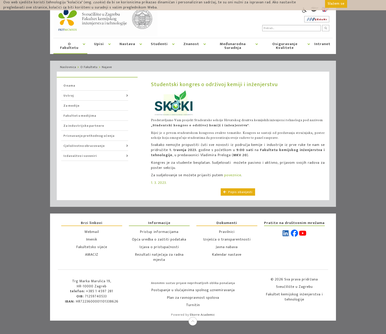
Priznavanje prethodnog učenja (89, 135)
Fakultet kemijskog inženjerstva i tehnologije (294, 297)
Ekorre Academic (202, 314)
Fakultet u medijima (79, 115)
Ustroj (68, 95)
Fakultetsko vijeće (91, 247)
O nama (69, 85)
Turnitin (193, 305)
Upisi (99, 44)
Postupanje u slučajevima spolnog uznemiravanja (193, 290)
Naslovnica (68, 67)
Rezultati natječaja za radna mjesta (159, 257)
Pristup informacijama (159, 232)
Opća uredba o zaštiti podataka (159, 239)
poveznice (232, 175)
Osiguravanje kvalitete (285, 46)
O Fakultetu (69, 46)
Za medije (71, 105)
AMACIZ (91, 255)
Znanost (191, 44)
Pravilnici (227, 232)
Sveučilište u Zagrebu (294, 287)
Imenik (91, 239)
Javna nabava (227, 247)
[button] (84, 45)
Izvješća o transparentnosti (227, 239)
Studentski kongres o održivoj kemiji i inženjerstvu (214, 84)
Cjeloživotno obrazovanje (84, 145)
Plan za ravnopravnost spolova (193, 298)
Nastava (127, 44)
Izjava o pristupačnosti (159, 247)
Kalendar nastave (226, 255)
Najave (107, 67)
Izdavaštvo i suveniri (80, 155)
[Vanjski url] (180, 103)
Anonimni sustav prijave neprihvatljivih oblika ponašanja (193, 283)
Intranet (322, 44)
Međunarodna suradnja (233, 46)
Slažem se (336, 4)
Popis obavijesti (239, 192)
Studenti (159, 44)
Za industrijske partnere (83, 125)
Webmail (91, 232)
